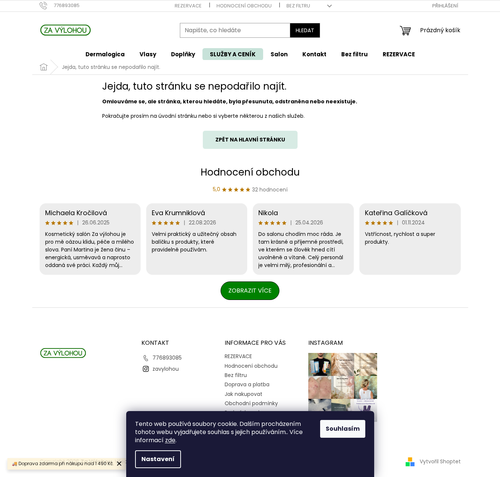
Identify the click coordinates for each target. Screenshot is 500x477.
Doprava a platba (247, 384)
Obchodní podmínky (251, 403)
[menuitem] (105, 54)
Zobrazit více (250, 290)
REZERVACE (188, 5)
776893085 (167, 357)
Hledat (305, 30)
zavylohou (165, 369)
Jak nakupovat (243, 394)
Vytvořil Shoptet (440, 461)
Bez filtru (298, 5)
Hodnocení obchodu (244, 5)
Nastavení (158, 459)
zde (170, 440)
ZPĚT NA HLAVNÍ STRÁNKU (250, 139)
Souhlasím (343, 428)
